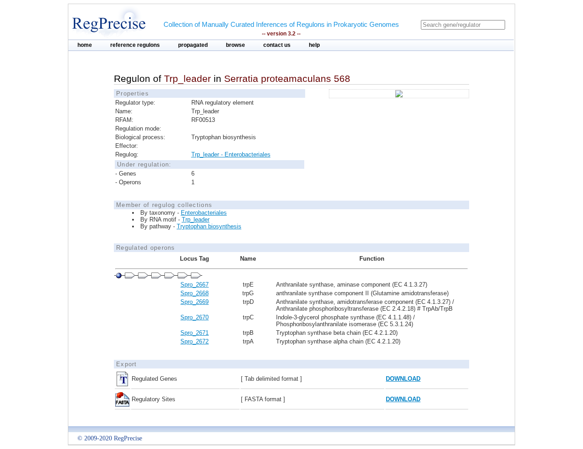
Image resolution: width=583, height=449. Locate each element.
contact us (277, 45)
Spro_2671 (194, 332)
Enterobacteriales (204, 212)
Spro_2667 (194, 284)
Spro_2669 (194, 301)
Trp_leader (196, 219)
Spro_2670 (194, 317)
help (314, 45)
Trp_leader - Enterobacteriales (231, 154)
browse (235, 45)
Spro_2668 (194, 293)
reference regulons (135, 45)
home (84, 45)
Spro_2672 (194, 341)
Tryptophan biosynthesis (209, 226)
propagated (193, 45)
